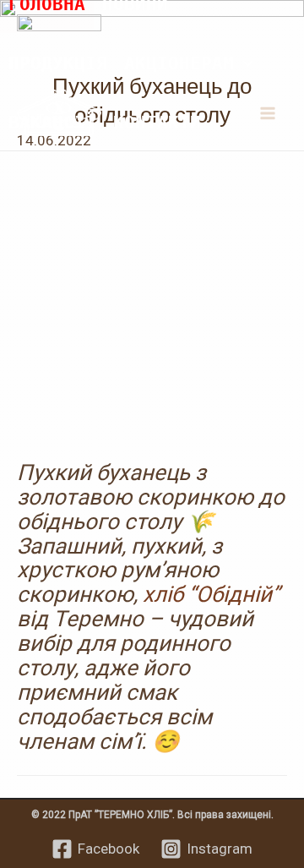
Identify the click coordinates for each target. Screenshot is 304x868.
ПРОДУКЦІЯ (57, 62)
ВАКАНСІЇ (52, 121)
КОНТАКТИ (157, 121)
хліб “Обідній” (211, 594)
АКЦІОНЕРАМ (179, 62)
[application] (243, 62)
